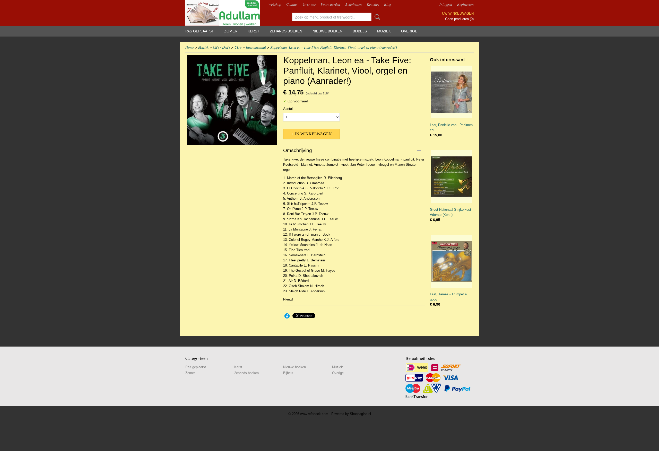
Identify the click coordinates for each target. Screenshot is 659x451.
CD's (238, 47)
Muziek (384, 31)
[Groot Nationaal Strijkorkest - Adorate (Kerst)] (451, 176)
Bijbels (360, 31)
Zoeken (376, 17)
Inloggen (445, 4)
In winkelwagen (313, 134)
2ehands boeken (286, 31)
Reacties (373, 4)
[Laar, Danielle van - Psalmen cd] (451, 92)
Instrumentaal (256, 47)
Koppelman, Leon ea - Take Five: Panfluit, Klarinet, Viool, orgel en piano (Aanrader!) (333, 47)
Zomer (230, 31)
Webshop (274, 4)
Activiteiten (353, 4)
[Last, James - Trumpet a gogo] (451, 261)
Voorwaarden (330, 4)
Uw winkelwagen (458, 13)
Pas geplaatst (199, 31)
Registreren (465, 4)
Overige (409, 31)
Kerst (253, 31)
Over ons (309, 4)
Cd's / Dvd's (221, 47)
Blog (387, 4)
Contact (292, 4)
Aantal (288, 109)
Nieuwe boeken (327, 31)
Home (189, 47)
